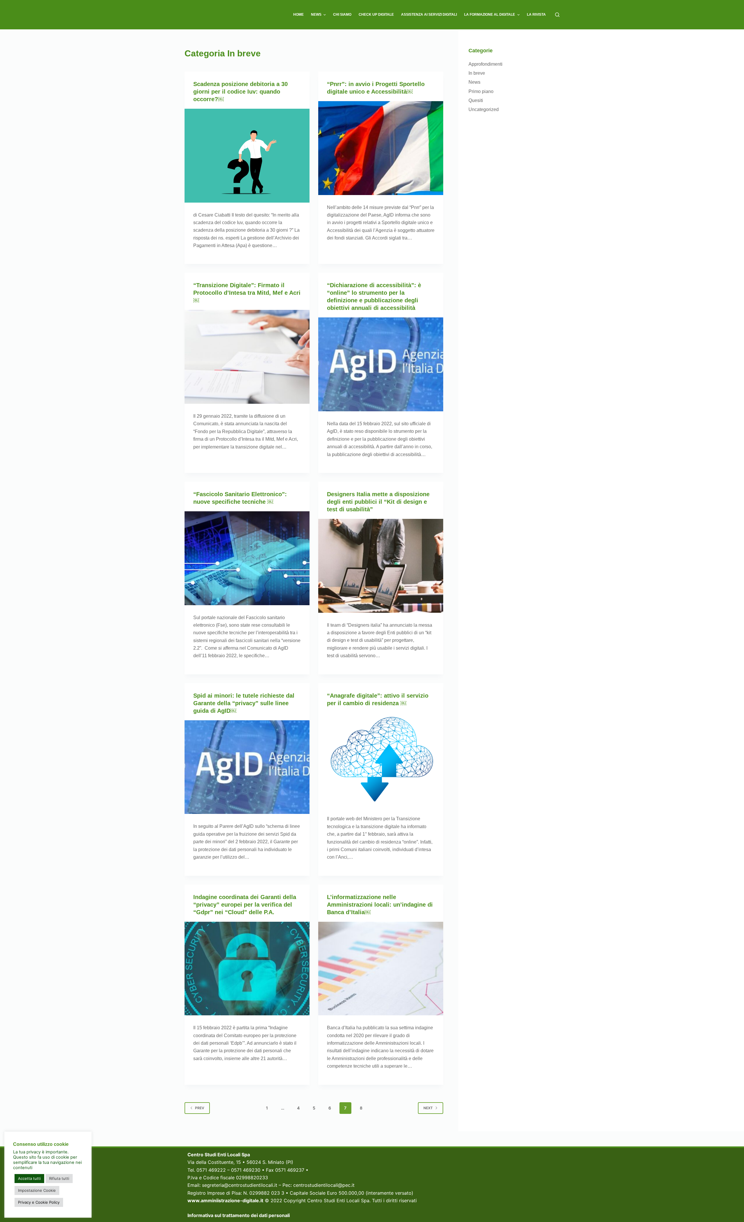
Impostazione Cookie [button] (37, 1190)
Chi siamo (342, 14)
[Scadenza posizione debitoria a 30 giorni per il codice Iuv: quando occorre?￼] (247, 156)
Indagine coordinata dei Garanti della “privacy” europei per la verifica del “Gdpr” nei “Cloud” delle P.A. (244, 904)
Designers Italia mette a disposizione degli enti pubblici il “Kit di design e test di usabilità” (378, 501)
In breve (476, 73)
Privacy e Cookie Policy (39, 1202)
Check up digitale (376, 14)
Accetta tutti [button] (29, 1178)
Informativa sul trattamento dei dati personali (238, 1215)
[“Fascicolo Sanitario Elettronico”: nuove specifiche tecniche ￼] (247, 558)
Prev (199, 1108)
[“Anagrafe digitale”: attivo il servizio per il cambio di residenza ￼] (380, 760)
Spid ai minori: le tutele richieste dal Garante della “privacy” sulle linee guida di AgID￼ (243, 703)
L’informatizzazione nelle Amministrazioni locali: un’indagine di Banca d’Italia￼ (380, 904)
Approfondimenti (485, 64)
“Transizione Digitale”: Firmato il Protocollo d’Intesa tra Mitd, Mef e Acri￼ (247, 292)
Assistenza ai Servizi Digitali (429, 14)
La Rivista (536, 14)
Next (428, 1108)
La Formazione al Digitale (489, 14)
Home (298, 14)
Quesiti (475, 100)
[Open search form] (557, 14)
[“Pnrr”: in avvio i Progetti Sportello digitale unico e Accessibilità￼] (380, 148)
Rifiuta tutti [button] (59, 1178)
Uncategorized (483, 109)
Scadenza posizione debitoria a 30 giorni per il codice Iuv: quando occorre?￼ (240, 91)
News (316, 14)
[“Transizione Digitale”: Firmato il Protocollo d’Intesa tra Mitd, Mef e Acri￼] (247, 357)
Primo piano (480, 91)
